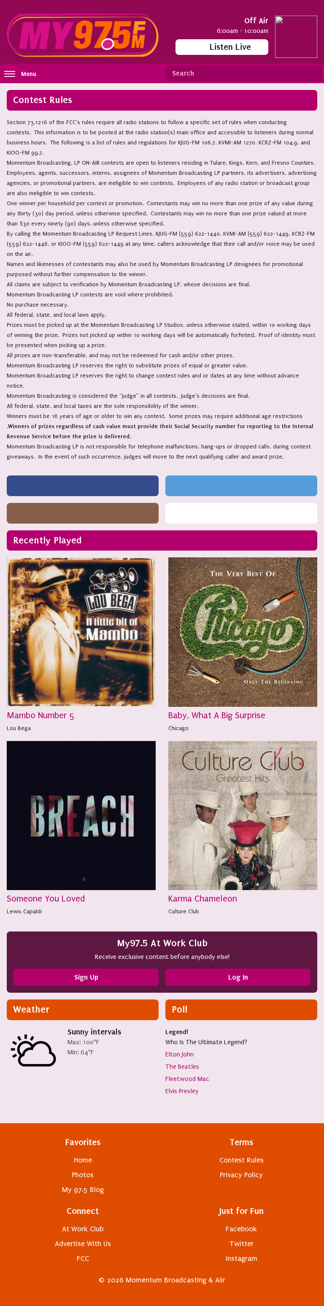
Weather (31, 1009)
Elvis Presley (182, 1091)
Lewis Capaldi (24, 911)
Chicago (178, 728)
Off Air (256, 20)
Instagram (241, 1258)
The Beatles (182, 1066)
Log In (238, 977)
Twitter (242, 1244)
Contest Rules (241, 1160)
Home (83, 1160)
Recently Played (47, 540)
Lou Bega (19, 728)
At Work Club (82, 1229)
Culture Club (183, 911)
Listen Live (230, 47)
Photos (83, 1175)
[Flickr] (241, 513)
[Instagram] (83, 513)
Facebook (241, 1229)
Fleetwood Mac (187, 1079)
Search (312, 73)
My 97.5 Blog (83, 1190)
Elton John (179, 1054)
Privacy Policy (241, 1175)
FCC (83, 1258)
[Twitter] (241, 485)
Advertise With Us (83, 1244)
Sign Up (86, 977)
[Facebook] (83, 485)
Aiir (220, 1280)
